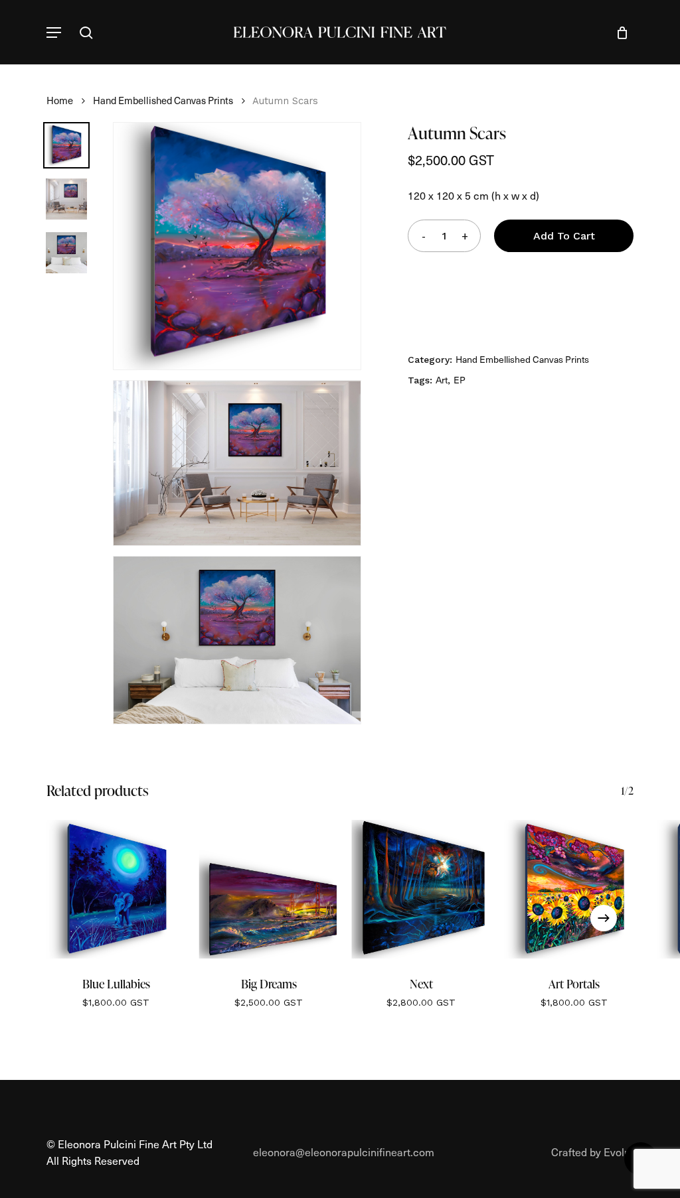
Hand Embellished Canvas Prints (163, 100)
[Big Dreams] (269, 889)
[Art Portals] (573, 889)
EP (460, 380)
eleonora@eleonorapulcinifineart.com (343, 1152)
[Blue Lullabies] (116, 889)
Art (442, 380)
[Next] (603, 918)
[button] (53, 32)
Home (59, 100)
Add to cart (564, 236)
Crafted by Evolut (592, 1152)
